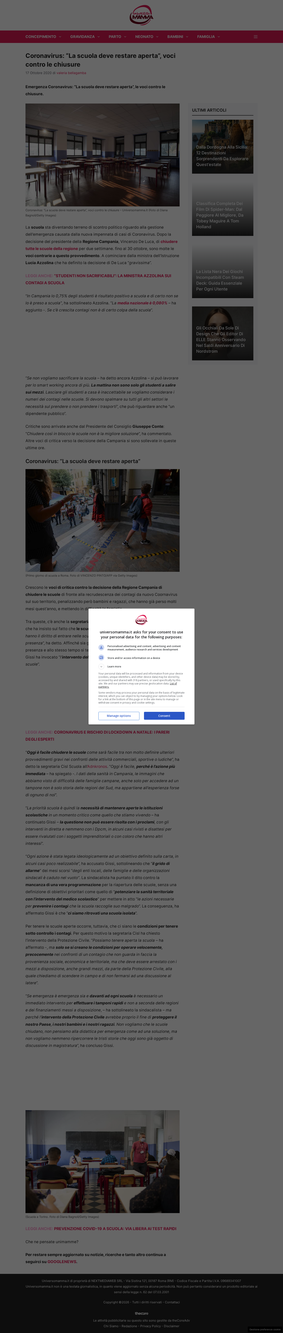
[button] (141, 667)
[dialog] (141, 666)
